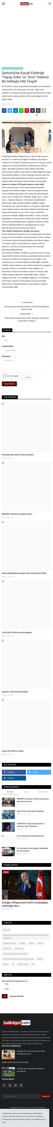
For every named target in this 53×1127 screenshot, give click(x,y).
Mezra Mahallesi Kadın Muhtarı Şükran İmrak (18, 959)
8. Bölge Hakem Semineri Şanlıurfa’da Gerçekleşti (30, 1070)
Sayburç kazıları (23, 964)
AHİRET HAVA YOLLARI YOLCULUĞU (15, 1062)
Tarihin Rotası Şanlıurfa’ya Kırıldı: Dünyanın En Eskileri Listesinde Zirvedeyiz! (26, 319)
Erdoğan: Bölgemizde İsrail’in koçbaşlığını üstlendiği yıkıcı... (25, 904)
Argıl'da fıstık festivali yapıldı (15, 692)
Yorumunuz (6, 356)
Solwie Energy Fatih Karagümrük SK (15, 954)
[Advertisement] (26, 28)
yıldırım (31, 943)
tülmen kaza (19, 948)
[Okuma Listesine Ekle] (44, 110)
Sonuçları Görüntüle (17, 996)
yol (13, 964)
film (33, 964)
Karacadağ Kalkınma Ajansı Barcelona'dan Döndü (24, 573)
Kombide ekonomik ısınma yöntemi (18, 455)
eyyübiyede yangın (9, 943)
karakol (5, 964)
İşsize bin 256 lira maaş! (13, 751)
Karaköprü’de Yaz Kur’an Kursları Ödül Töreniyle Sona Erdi (30, 1052)
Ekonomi (5, 68)
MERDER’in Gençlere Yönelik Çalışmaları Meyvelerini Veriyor (33, 800)
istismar (40, 943)
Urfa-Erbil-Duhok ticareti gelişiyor (17, 632)
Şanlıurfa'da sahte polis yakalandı (30, 811)
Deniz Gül (6, 930)
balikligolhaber (17, 68)
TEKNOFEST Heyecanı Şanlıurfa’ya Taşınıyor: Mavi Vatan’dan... (30, 825)
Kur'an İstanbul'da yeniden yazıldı (30, 836)
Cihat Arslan (7, 948)
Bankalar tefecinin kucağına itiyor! (17, 514)
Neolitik (22, 943)
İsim (3, 336)
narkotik (40, 959)
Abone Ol (45, 1096)
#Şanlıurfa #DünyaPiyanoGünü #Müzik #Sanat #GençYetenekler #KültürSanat (26, 936)
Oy (5, 996)
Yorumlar (7, 330)
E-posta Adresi (7, 346)
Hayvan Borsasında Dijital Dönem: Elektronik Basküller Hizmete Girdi (26, 307)
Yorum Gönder (9, 384)
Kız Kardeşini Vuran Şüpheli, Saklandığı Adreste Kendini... (32, 849)
